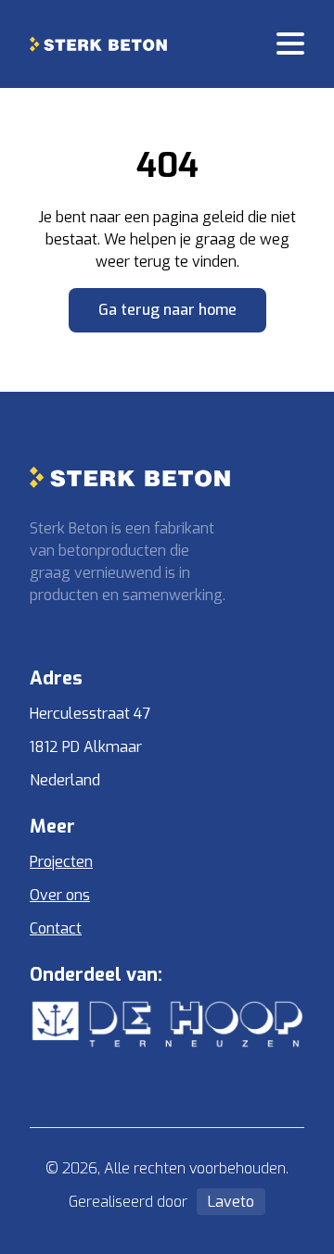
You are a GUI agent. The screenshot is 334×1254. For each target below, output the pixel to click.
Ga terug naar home (167, 310)
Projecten (61, 862)
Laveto (231, 1201)
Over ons (60, 895)
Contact (56, 928)
